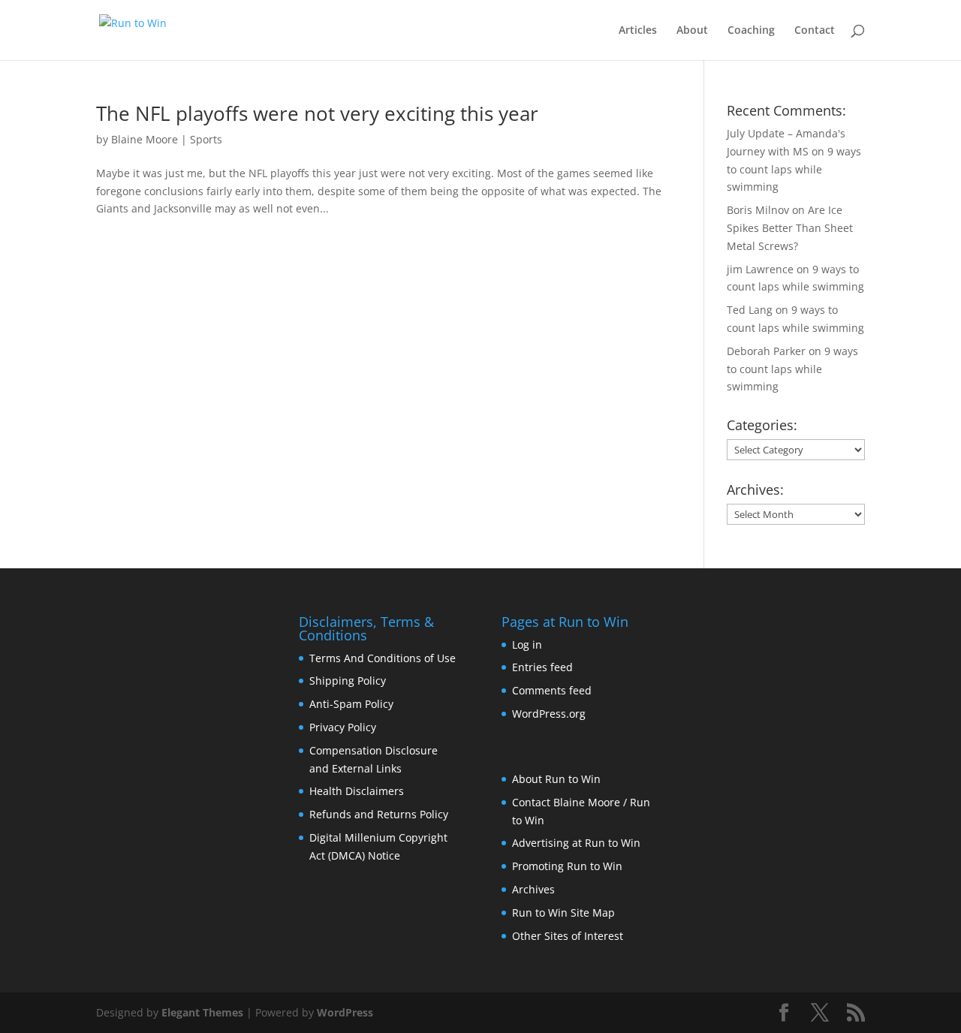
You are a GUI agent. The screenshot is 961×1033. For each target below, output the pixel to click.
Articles (638, 31)
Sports (206, 139)
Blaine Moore (144, 139)
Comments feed (552, 690)
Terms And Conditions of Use (382, 658)
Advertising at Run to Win (576, 843)
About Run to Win (556, 779)
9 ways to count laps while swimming (794, 169)
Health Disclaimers (356, 791)
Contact (814, 31)
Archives (533, 889)
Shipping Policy (347, 680)
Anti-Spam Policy (351, 704)
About (692, 31)
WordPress (345, 1012)
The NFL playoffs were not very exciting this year (317, 113)
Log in (527, 644)
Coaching (751, 31)
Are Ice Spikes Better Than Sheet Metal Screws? (790, 228)
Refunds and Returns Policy (378, 814)
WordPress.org (549, 713)
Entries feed (542, 667)
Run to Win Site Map (563, 912)
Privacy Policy (342, 727)
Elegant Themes (202, 1012)
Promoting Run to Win (567, 866)
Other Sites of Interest (567, 936)
